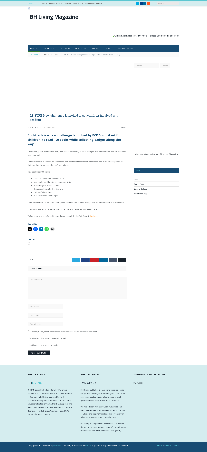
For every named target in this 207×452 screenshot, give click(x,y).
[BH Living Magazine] (53, 16)
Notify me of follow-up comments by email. (48, 338)
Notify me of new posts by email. (44, 345)
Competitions (125, 48)
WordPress (58, 445)
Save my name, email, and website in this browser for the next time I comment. (64, 331)
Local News (49, 48)
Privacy (167, 445)
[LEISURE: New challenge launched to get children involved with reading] (77, 87)
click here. (94, 216)
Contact (176, 445)
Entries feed (139, 184)
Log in (136, 179)
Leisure (34, 48)
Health (109, 48)
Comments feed (140, 189)
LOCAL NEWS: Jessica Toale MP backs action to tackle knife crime (72, 3)
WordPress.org (140, 193)
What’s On (80, 48)
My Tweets (138, 383)
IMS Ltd (88, 445)
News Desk (34, 127)
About (159, 445)
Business (65, 48)
